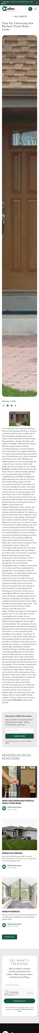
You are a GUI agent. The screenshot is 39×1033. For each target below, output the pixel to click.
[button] (35, 9)
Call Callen (17, 700)
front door (6, 469)
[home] (11, 9)
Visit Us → (4, 3)
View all (9, 937)
